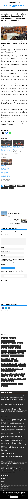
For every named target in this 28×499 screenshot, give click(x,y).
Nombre (3, 247)
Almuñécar (7, 185)
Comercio (19, 343)
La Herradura (21, 185)
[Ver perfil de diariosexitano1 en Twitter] (3, 478)
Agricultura (12, 338)
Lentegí (16, 361)
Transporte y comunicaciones (9, 383)
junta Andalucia (6, 358)
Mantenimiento (22, 363)
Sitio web (3, 255)
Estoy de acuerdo (14, 496)
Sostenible (10, 381)
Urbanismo (4, 386)
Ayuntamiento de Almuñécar (9, 343)
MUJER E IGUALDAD (21, 366)
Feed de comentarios (5, 488)
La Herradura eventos (7, 361)
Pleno (11, 188)
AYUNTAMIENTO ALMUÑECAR (8, 340)
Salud (21, 376)
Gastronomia (5, 356)
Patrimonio (5, 376)
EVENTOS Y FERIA (11, 350)
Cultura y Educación (16, 345)
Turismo (20, 383)
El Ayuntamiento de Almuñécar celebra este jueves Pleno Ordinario (18, 148)
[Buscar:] (14, 276)
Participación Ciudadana (18, 373)
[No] (26, 495)
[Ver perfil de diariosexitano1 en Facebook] (1, 478)
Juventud (14, 358)
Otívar (3, 371)
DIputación (11, 348)
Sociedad (4, 381)
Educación (17, 348)
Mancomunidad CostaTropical (9, 363)
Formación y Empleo (18, 353)
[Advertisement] (14, 200)
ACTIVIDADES (4, 338)
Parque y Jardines (6, 373)
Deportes (4, 348)
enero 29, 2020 (5, 23)
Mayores (4, 366)
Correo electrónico (5, 251)
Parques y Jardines (11, 371)
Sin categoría (22, 378)
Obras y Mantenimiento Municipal (15, 368)
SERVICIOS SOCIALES (13, 378)
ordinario (4, 188)
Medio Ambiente (11, 366)
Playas (11, 376)
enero (13, 185)
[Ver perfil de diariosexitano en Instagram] (5, 478)
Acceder (3, 484)
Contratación (5, 345)
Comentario (4, 237)
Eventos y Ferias (21, 350)
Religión (16, 376)
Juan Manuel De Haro (14, 23)
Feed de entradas (5, 486)
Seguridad (4, 378)
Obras (3, 368)
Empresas (4, 350)
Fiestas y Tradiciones (7, 353)
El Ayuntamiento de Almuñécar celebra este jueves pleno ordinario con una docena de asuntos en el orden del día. (6, 150)
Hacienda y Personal (15, 356)
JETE (23, 356)
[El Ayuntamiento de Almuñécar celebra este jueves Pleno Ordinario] (18, 143)
